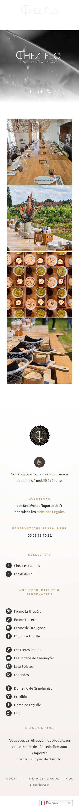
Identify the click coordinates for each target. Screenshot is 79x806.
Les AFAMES (23, 574)
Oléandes (21, 674)
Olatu (18, 713)
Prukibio (20, 696)
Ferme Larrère (25, 619)
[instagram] (40, 91)
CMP (62, 778)
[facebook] (30, 91)
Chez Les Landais (27, 565)
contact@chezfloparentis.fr (39, 505)
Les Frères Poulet (27, 650)
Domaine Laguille (27, 705)
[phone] (49, 91)
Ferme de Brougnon (29, 628)
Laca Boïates (23, 666)
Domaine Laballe (27, 636)
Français (51, 802)
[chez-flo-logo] (39, 7)
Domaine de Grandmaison (34, 688)
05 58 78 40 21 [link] (39, 535)
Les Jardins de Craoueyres (34, 658)
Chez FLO (23, 778)
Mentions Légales (51, 512)
